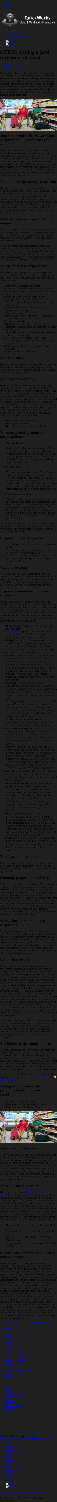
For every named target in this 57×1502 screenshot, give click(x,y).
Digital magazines (14, 1360)
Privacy (9, 1401)
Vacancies (11, 1393)
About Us (11, 1334)
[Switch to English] (11, 44)
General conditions (15, 1396)
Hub (8, 67)
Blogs (9, 1390)
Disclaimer (11, 1398)
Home (9, 1328)
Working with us (14, 1336)
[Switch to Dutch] (10, 41)
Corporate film (13, 65)
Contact (10, 1460)
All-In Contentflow (15, 1355)
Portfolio (10, 1363)
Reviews (10, 1388)
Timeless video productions (19, 1358)
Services (10, 1331)
